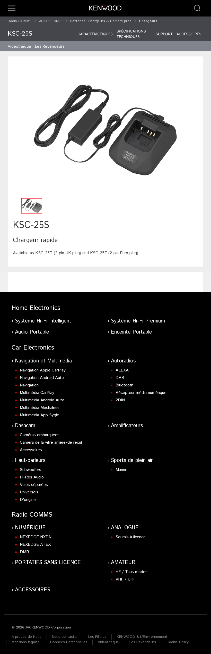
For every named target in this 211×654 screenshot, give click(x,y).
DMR (24, 552)
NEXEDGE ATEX (35, 545)
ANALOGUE (125, 528)
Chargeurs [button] (148, 21)
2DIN (120, 400)
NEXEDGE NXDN (35, 537)
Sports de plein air (132, 460)
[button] (11, 8)
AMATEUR (123, 562)
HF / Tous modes (131, 572)
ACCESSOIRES (51, 21)
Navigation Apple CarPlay (43, 370)
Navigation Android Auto (42, 378)
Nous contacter (65, 636)
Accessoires (189, 34)
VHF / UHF (126, 579)
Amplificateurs (127, 425)
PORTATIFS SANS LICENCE (48, 562)
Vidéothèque (19, 46)
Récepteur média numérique (141, 393)
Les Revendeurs (50, 46)
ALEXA (122, 370)
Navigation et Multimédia (43, 361)
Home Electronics (36, 308)
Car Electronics (33, 347)
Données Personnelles (68, 642)
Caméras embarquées (39, 435)
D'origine (28, 500)
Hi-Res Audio (32, 477)
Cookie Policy (177, 642)
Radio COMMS (19, 21)
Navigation (29, 385)
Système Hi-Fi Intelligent (43, 321)
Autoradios (123, 361)
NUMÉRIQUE (30, 528)
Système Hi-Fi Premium (138, 321)
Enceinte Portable (131, 332)
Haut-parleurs (30, 460)
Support (164, 34)
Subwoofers (30, 470)
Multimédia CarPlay (37, 393)
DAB (120, 378)
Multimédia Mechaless (39, 408)
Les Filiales (97, 636)
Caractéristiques (95, 34)
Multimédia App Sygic (39, 415)
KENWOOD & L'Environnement (142, 636)
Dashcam (25, 425)
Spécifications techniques (131, 34)
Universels (29, 492)
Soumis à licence (131, 537)
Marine (121, 470)
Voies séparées (34, 485)
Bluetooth (124, 385)
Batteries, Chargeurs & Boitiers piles (100, 21)
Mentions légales (26, 642)
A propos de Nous (26, 636)
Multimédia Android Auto (42, 400)
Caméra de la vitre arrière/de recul (51, 442)
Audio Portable (32, 332)
